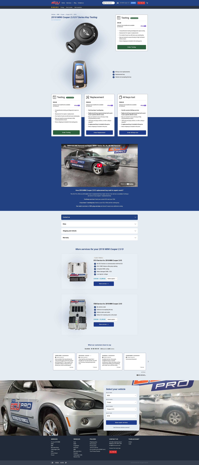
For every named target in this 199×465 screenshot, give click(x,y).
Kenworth (76, 447)
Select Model (109, 399)
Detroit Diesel (54, 453)
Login (130, 443)
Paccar (52, 455)
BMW (52, 443)
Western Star (77, 456)
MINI (58, 14)
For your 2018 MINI (55, 442)
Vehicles (53, 14)
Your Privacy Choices (95, 451)
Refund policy (93, 443)
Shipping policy (93, 442)
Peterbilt (76, 453)
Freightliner (76, 445)
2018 (75, 14)
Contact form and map (114, 448)
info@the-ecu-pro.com (114, 445)
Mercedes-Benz (55, 447)
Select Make (109, 392)
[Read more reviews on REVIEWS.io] (141, 375)
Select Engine (109, 406)
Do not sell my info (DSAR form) (97, 449)
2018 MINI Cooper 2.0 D (125, 2)
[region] (99, 361)
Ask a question (78, 7)
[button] (51, 361)
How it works (69, 7)
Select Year (109, 413)
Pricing (62, 7)
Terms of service (94, 447)
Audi (52, 451)
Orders (130, 442)
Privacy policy (93, 445)
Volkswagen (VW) (55, 449)
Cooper (62, 14)
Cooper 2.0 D (69, 14)
